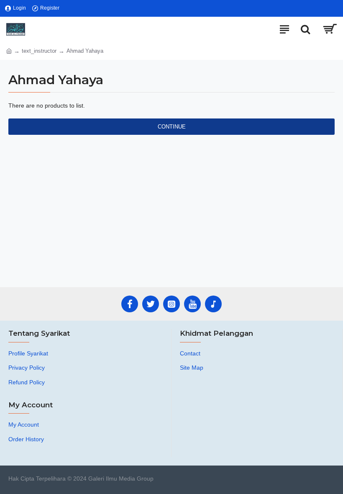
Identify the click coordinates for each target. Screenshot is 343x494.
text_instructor (39, 51)
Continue (172, 127)
